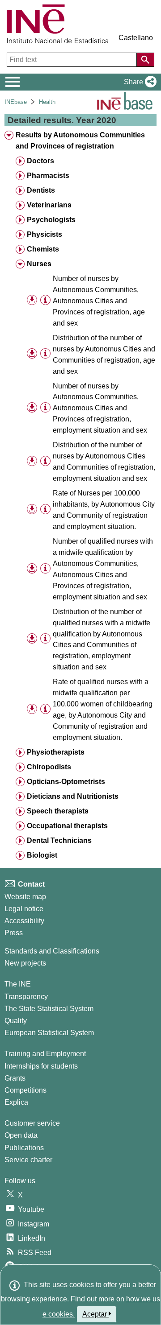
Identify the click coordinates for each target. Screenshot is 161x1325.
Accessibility (24, 921)
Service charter (28, 1160)
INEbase (15, 102)
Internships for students (41, 1066)
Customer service (32, 1123)
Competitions (25, 1090)
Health (47, 102)
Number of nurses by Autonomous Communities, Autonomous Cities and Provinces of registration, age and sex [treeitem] (99, 301)
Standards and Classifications (51, 951)
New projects (25, 963)
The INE (17, 984)
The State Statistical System (48, 1008)
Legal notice (23, 908)
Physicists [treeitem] (44, 234)
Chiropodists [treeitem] (49, 767)
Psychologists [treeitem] (51, 219)
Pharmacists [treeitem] (48, 175)
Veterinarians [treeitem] (49, 205)
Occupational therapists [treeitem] (67, 826)
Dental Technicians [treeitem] (59, 840)
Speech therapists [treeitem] (58, 811)
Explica (16, 1102)
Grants (14, 1078)
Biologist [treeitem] (42, 855)
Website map (25, 896)
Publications (24, 1148)
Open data (21, 1135)
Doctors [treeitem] (40, 161)
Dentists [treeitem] (41, 190)
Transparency (26, 996)
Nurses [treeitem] (39, 264)
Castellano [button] (136, 37)
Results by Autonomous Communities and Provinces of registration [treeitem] (80, 140)
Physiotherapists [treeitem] (56, 752)
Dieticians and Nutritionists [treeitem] (73, 796)
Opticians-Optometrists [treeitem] (66, 781)
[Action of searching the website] (145, 60)
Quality (15, 1020)
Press (13, 933)
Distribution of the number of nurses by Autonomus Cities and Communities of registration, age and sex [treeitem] (104, 354)
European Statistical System (49, 1032)
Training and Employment (45, 1053)
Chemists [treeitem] (43, 249)
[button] (138, 82)
